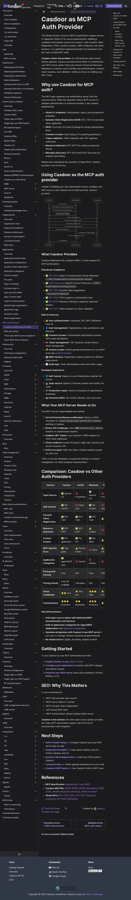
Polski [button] (60, 6)
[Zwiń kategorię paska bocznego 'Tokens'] (35, 653)
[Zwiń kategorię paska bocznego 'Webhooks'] (35, 688)
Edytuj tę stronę (52, 808)
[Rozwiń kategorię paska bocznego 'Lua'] (35, 759)
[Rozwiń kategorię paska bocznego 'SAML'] (35, 184)
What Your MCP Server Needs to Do (120, 43)
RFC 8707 (53, 301)
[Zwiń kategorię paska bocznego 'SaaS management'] (35, 453)
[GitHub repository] (70, 6)
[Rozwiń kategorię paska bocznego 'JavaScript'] (35, 755)
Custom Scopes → (55, 764)
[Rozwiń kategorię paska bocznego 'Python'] (35, 778)
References (117, 75)
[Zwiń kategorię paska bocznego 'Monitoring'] (35, 800)
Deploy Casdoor (54, 661)
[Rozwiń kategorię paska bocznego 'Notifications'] (35, 389)
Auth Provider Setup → (57, 742)
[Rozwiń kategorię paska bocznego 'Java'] (35, 750)
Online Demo (112, 6)
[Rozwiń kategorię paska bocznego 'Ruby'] (35, 769)
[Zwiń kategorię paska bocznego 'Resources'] (35, 435)
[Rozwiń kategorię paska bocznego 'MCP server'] (35, 189)
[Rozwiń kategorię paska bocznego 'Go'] (35, 746)
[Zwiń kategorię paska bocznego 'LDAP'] (35, 697)
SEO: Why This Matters (119, 66)
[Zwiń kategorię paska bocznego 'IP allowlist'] (35, 561)
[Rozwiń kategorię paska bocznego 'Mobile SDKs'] (35, 141)
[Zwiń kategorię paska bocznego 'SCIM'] (35, 723)
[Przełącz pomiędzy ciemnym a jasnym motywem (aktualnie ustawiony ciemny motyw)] (126, 6)
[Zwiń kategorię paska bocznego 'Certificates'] (35, 644)
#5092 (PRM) (71, 788)
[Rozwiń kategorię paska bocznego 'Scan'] (35, 430)
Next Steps (117, 71)
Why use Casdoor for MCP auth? (120, 15)
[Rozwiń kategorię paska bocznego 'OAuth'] (35, 375)
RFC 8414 (53, 275)
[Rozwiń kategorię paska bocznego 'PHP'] (35, 764)
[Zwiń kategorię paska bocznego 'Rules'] (35, 579)
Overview (13, 871)
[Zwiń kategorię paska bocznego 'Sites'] (35, 570)
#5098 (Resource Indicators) (66, 791)
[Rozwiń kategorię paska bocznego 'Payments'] (35, 403)
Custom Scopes (63, 353)
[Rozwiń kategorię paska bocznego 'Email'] (35, 380)
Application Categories (73, 628)
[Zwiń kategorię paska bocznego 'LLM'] (35, 50)
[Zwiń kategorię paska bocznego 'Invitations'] (35, 552)
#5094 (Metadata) (88, 788)
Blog (90, 867)
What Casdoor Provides (118, 34)
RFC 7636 (53, 297)
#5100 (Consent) (89, 791)
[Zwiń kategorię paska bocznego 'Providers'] (35, 366)
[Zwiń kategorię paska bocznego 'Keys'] (35, 444)
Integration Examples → (58, 750)
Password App (51, 6)
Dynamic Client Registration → (61, 757)
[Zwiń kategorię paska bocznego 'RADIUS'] (35, 714)
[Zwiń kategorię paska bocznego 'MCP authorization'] (35, 323)
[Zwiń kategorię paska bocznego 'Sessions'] (35, 662)
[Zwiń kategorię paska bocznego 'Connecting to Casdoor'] (35, 102)
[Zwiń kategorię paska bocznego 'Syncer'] (35, 588)
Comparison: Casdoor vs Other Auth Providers (118, 54)
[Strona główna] (43, 12)
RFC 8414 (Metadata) (67, 799)
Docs (9, 6)
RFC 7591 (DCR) (67, 795)
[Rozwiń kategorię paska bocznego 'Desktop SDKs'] (35, 136)
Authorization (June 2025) (78, 784)
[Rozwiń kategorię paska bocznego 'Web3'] (35, 412)
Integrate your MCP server (59, 672)
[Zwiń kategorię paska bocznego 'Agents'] (35, 782)
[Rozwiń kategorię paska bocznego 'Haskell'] (35, 773)
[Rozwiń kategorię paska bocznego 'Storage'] (35, 393)
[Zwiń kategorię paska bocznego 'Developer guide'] (35, 202)
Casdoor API (15, 875)
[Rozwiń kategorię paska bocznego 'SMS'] (35, 384)
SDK (11, 880)
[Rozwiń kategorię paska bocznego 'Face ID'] (35, 416)
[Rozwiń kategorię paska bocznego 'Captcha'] (35, 407)
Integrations (39, 6)
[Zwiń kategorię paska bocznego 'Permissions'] (35, 344)
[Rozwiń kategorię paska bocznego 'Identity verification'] (35, 421)
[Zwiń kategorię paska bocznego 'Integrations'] (35, 732)
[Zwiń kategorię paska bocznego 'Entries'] (35, 791)
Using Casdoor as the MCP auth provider (119, 25)
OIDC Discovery (56, 283)
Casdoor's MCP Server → (58, 768)
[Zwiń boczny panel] (19, 854)
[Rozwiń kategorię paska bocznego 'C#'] (35, 741)
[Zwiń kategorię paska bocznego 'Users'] (35, 526)
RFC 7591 (53, 290)
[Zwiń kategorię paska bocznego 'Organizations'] (35, 215)
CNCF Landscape (93, 894)
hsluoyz (101, 808)
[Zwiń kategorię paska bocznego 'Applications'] (35, 250)
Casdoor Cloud (76, 661)
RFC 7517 (53, 308)
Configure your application (59, 665)
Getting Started (119, 61)
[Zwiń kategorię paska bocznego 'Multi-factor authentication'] (35, 504)
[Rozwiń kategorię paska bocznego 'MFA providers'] (35, 522)
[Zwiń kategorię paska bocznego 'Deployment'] (35, 63)
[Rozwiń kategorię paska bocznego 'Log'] (35, 426)
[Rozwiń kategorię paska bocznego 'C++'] (35, 736)
